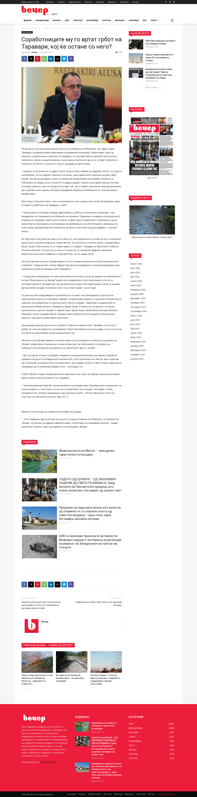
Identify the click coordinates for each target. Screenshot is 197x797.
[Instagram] (169, 2)
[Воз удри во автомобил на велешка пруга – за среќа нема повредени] (71, 662)
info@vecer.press (48, 762)
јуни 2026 (135, 272)
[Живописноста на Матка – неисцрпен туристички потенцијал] (82, 726)
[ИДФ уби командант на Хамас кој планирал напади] (136, 44)
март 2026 (136, 285)
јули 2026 (135, 268)
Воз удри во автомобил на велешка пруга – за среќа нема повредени (70, 678)
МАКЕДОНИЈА (34, 28)
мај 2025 (135, 328)
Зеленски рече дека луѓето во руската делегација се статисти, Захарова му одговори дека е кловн (41, 605)
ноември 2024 (138, 354)
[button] (172, 20)
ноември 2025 (138, 302)
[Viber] (71, 59)
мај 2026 (135, 276)
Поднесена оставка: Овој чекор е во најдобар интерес (99, 603)
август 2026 (136, 263)
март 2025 (136, 337)
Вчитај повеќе (151, 87)
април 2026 (136, 281)
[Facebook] (166, 2)
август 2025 (136, 315)
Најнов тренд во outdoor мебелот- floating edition (152, 237)
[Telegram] (64, 59)
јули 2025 (135, 320)
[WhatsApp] (44, 59)
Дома (23, 28)
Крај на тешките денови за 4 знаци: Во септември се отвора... (159, 57)
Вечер (34, 52)
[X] (174, 2)
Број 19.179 (152, 178)
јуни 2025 (135, 324)
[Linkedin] (51, 59)
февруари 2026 (138, 289)
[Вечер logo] (44, 10)
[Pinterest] (38, 59)
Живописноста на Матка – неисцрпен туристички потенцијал (104, 726)
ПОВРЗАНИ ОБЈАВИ (34, 645)
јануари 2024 (137, 358)
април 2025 (136, 333)
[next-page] (28, 689)
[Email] (57, 59)
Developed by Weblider (165, 794)
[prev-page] (23, 689)
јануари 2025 (137, 345)
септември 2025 (139, 311)
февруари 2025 (138, 341)
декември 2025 (138, 298)
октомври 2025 (138, 307)
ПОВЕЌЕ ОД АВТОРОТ (61, 645)
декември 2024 (138, 350)
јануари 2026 (137, 294)
